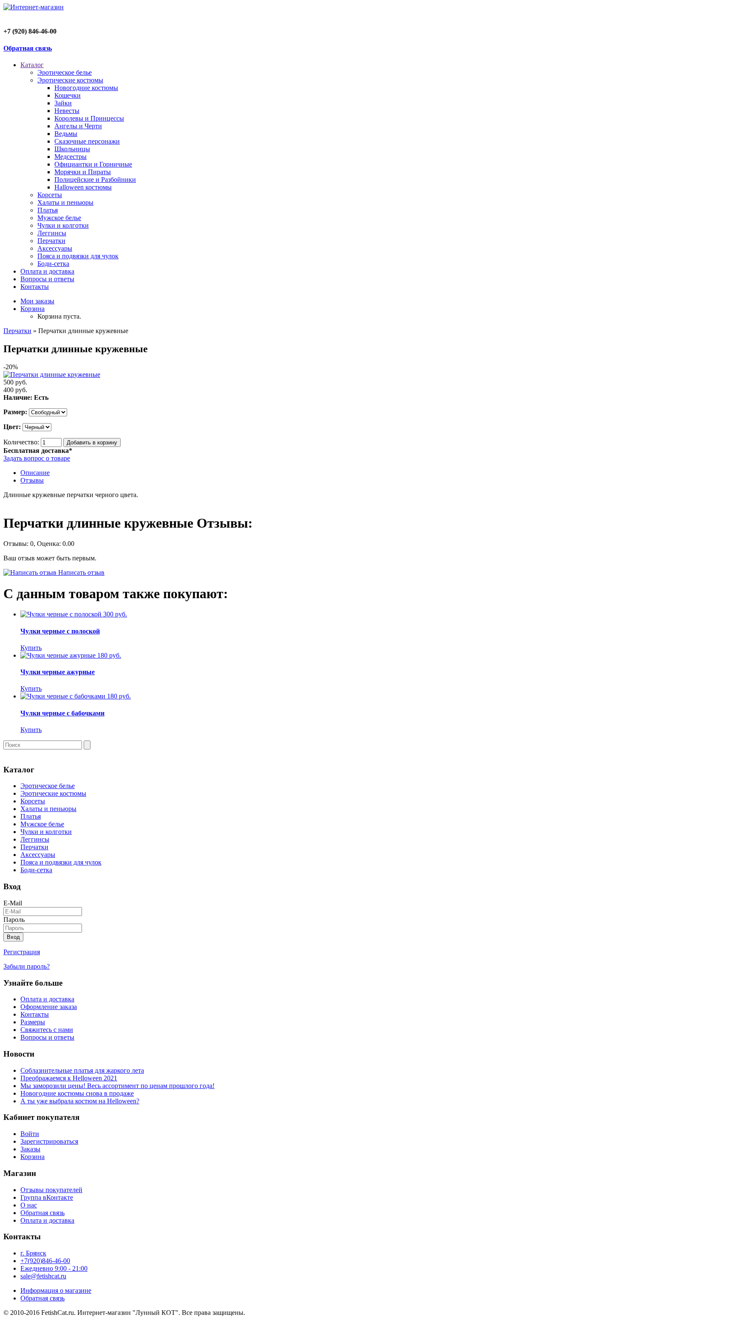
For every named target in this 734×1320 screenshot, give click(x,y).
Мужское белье (59, 217)
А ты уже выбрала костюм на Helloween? (79, 1101)
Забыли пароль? (26, 966)
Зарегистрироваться (49, 1141)
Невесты (66, 110)
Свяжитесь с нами (46, 1029)
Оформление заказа (48, 1006)
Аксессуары (54, 248)
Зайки (63, 103)
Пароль (14, 919)
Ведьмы (65, 133)
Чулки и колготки (63, 225)
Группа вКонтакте (46, 1197)
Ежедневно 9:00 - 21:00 (54, 1268)
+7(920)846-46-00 (45, 1260)
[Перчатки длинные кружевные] (51, 374)
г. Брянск (33, 1253)
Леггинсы (51, 233)
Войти (29, 1133)
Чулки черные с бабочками (62, 713)
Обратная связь (27, 48)
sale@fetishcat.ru (43, 1276)
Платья (47, 210)
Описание (35, 472)
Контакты (34, 286)
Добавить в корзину (92, 442)
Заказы (30, 1149)
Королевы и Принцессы (89, 118)
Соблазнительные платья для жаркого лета (82, 1070)
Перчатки (51, 240)
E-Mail (12, 903)
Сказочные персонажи (87, 141)
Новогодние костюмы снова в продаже (77, 1093)
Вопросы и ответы (47, 279)
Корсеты (49, 194)
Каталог (32, 64)
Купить (31, 647)
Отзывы (32, 480)
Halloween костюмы (83, 187)
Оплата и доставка (47, 271)
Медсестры (70, 156)
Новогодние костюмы (86, 87)
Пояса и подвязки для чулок (78, 256)
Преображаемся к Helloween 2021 (68, 1078)
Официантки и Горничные (93, 164)
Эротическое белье (64, 72)
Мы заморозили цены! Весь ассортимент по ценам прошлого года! (117, 1085)
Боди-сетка (53, 263)
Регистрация (21, 951)
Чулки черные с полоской (60, 631)
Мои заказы (37, 301)
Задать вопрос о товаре (36, 458)
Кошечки (67, 95)
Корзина (32, 308)
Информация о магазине (55, 1290)
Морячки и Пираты (82, 171)
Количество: (21, 442)
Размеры (32, 1022)
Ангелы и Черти (78, 126)
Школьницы (72, 149)
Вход (13, 937)
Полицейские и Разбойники (95, 179)
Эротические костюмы (70, 80)
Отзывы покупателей (51, 1189)
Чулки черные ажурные (57, 672)
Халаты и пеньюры (65, 202)
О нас (28, 1205)
